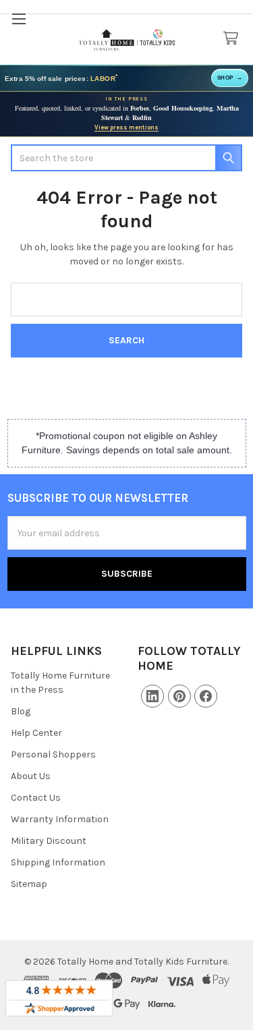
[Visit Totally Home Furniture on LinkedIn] (152, 696)
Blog (20, 711)
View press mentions (126, 127)
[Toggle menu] (18, 18)
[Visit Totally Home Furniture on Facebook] (205, 696)
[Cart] (233, 38)
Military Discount (48, 841)
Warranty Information (60, 819)
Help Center (36, 733)
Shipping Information (58, 862)
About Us (31, 776)
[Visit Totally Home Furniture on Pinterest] (179, 696)
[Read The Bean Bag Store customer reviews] (59, 998)
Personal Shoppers (53, 754)
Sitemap (29, 884)
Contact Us (36, 797)
